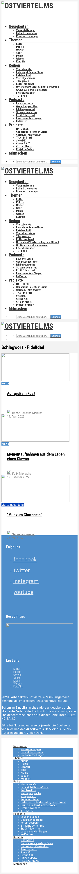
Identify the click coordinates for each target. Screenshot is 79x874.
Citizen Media (24, 146)
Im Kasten (21, 121)
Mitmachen (18, 153)
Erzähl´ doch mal (25, 115)
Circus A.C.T (23, 143)
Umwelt (20, 49)
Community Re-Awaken (28, 134)
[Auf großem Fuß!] (35, 380)
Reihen (14, 65)
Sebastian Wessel (23, 534)
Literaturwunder (25, 92)
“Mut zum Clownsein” (24, 515)
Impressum (27, 701)
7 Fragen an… (23, 81)
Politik (20, 46)
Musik (19, 55)
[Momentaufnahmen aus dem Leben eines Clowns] (35, 440)
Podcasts (16, 99)
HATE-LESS (22, 128)
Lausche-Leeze (24, 103)
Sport (19, 52)
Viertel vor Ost (24, 69)
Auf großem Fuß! (21, 393)
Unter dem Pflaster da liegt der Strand (37, 86)
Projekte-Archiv (25, 149)
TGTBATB (21, 95)
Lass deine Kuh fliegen (29, 118)
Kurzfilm (21, 61)
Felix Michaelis (21, 473)
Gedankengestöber (26, 106)
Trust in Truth (24, 137)
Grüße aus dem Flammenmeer (32, 89)
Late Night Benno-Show (29, 72)
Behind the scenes (26, 33)
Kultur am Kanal (25, 84)
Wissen (20, 58)
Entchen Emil (23, 75)
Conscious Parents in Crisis (31, 131)
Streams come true (26, 112)
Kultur (19, 43)
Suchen (56, 161)
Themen (15, 40)
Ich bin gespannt (25, 109)
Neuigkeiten (18, 26)
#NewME (21, 140)
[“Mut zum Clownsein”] (35, 501)
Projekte (16, 125)
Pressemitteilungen (27, 36)
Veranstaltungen (25, 30)
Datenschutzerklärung (52, 701)
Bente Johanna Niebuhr (26, 413)
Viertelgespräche (25, 78)
